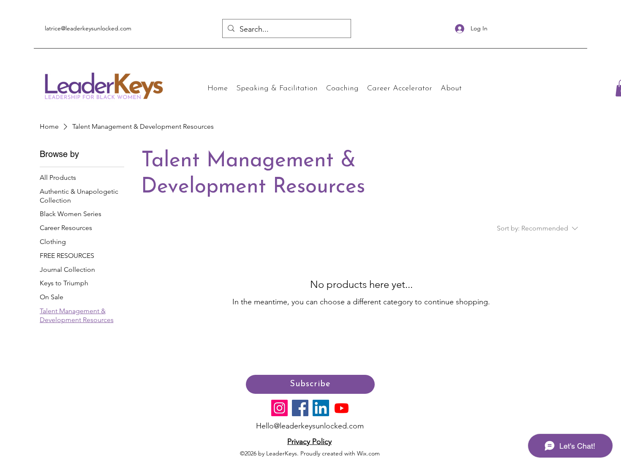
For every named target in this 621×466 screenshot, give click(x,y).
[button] (277, 88)
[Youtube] (341, 408)
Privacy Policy (309, 441)
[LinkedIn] (321, 408)
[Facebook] (300, 408)
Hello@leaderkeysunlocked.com (310, 426)
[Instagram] (279, 408)
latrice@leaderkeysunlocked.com (88, 28)
